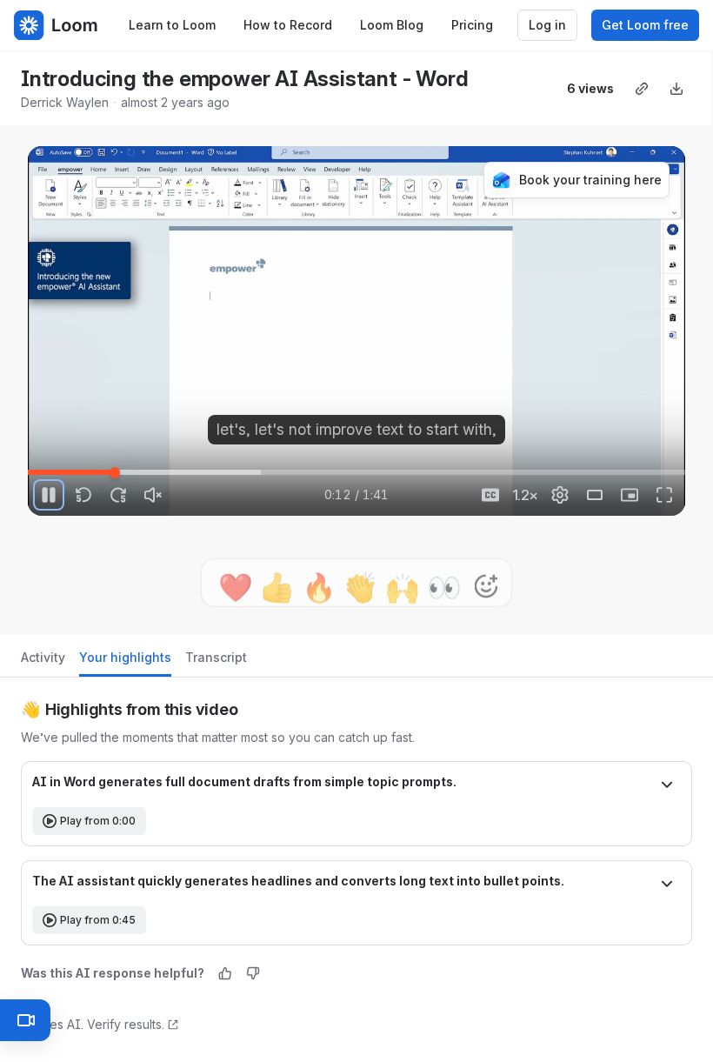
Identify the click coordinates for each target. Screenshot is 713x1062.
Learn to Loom (172, 24)
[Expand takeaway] (667, 786)
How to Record (287, 24)
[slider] (356, 472)
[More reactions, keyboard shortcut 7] (486, 564)
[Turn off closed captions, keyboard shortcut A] (490, 495)
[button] (356, 786)
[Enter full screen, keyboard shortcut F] (664, 495)
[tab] (43, 662)
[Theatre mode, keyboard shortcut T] (595, 495)
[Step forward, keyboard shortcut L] (118, 495)
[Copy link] (642, 89)
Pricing (472, 24)
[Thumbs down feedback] (253, 973)
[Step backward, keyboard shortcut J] (83, 495)
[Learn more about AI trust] (173, 1024)
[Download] (676, 89)
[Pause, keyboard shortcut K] (49, 495)
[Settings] (560, 495)
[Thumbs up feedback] (225, 973)
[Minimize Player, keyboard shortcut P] (629, 495)
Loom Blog (391, 24)
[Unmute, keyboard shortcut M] (153, 495)
